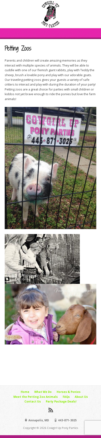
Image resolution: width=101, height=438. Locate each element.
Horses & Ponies (69, 392)
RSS (50, 410)
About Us (81, 397)
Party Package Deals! (61, 401)
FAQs (66, 397)
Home (25, 392)
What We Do (43, 392)
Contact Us (32, 401)
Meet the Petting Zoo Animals (35, 397)
